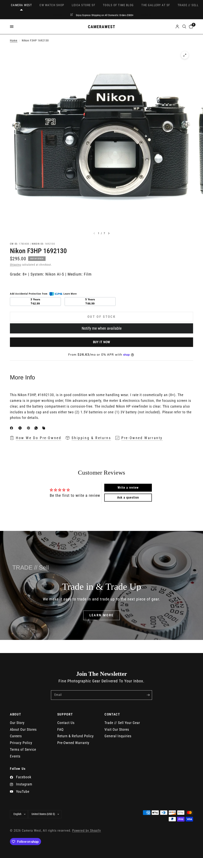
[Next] (108, 233)
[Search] (184, 26)
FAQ (60, 729)
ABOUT (15, 714)
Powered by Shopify (86, 830)
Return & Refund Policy (75, 736)
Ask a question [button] (128, 497)
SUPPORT (65, 714)
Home (13, 40)
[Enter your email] (148, 695)
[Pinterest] (29, 428)
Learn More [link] (70, 293)
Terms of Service (23, 749)
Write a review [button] (128, 487)
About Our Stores (23, 729)
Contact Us (66, 723)
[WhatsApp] (36, 428)
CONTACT (112, 714)
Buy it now (101, 342)
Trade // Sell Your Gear (122, 723)
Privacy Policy (21, 743)
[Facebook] (12, 428)
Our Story (17, 723)
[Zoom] (185, 55)
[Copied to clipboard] (44, 428)
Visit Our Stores (116, 729)
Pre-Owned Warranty (73, 743)
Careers (16, 736)
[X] (20, 428)
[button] (101, 615)
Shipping (15, 264)
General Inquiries (117, 736)
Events (15, 756)
